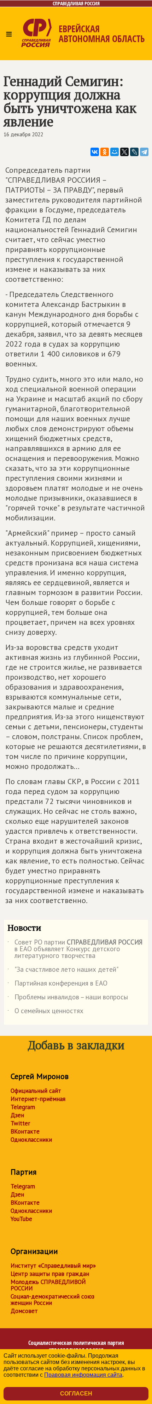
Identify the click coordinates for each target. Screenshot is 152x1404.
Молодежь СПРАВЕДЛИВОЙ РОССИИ (48, 1285)
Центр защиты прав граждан (50, 1274)
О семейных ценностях (45, 1012)
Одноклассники (31, 1139)
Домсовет (24, 1311)
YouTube (21, 1219)
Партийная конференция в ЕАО (57, 984)
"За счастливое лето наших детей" (62, 970)
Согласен (76, 1394)
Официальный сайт (36, 1091)
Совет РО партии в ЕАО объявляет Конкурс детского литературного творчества (74, 949)
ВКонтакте (25, 1131)
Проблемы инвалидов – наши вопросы (67, 998)
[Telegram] (144, 152)
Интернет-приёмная (38, 1099)
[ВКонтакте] (94, 152)
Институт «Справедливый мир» (53, 1265)
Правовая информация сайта (83, 1375)
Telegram (23, 1107)
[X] (124, 152)
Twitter (20, 1123)
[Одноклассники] (104, 152)
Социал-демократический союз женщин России (52, 1299)
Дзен (17, 1115)
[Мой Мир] (114, 152)
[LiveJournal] (134, 152)
